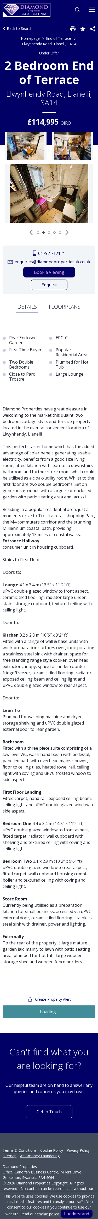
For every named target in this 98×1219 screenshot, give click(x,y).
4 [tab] (54, 232)
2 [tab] (43, 232)
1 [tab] (38, 232)
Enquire (49, 285)
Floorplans (64, 306)
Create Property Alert (52, 999)
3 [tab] (49, 232)
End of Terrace (58, 38)
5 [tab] (60, 232)
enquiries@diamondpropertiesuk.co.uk (52, 262)
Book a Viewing (49, 272)
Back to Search (19, 28)
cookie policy (48, 1213)
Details (27, 306)
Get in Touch (49, 1112)
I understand (76, 1214)
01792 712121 (51, 253)
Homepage (30, 38)
